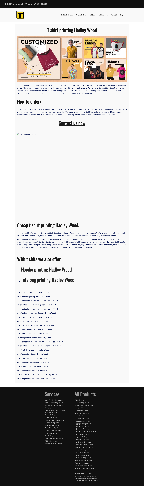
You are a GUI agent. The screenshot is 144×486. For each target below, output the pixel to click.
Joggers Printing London (82, 421)
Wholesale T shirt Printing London (85, 476)
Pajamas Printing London (83, 429)
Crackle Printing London (52, 423)
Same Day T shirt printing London (85, 431)
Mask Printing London (82, 426)
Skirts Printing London (82, 434)
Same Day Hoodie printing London (86, 416)
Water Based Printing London (54, 438)
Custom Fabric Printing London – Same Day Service (55, 411)
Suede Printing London (52, 425)
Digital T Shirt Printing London (54, 400)
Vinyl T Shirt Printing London (54, 403)
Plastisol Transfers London (53, 443)
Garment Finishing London (83, 473)
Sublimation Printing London (54, 405)
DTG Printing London (51, 417)
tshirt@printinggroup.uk (15, 4)
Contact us (114, 15)
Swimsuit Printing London (83, 450)
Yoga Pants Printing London (83, 465)
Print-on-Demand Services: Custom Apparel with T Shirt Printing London (86, 479)
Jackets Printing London (82, 418)
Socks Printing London (82, 439)
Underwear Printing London (83, 460)
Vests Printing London (82, 463)
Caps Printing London (81, 410)
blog (121, 15)
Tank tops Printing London (83, 452)
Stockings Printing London (83, 442)
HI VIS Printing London (82, 413)
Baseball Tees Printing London (84, 405)
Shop (76, 471)
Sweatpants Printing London (84, 444)
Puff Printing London (51, 436)
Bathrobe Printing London (83, 408)
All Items (92, 15)
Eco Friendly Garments (67, 15)
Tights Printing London (82, 455)
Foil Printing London (51, 441)
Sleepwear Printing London (83, 437)
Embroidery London (51, 408)
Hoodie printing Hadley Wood (46, 269)
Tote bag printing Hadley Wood (47, 279)
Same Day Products (81, 15)
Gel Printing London (51, 433)
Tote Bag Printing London (83, 458)
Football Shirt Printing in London (85, 468)
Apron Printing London (82, 403)
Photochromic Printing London (54, 420)
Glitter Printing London (52, 428)
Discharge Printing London (53, 430)
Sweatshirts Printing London (84, 447)
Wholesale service (104, 15)
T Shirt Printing (79, 400)
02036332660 (42, 4)
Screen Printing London (52, 415)
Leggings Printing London (83, 424)
